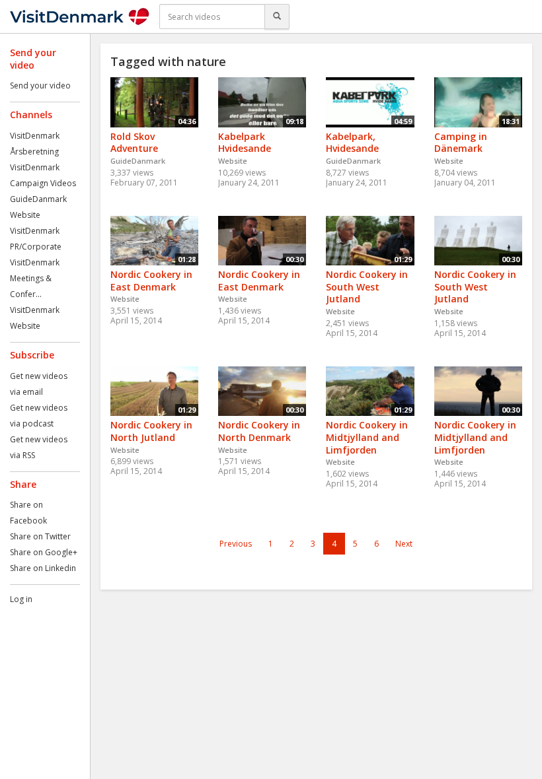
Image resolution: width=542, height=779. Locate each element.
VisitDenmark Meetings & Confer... (34, 278)
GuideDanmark (38, 199)
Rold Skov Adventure (134, 142)
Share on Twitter (40, 536)
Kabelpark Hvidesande (244, 142)
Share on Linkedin (43, 568)
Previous (235, 543)
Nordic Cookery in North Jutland (151, 431)
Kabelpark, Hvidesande (352, 142)
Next (403, 543)
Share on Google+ (43, 552)
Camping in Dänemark (460, 142)
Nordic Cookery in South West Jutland (367, 286)
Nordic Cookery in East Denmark (151, 280)
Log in (21, 599)
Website (25, 214)
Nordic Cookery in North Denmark (259, 431)
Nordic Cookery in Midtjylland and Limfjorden (367, 437)
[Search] (277, 16)
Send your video (40, 85)
